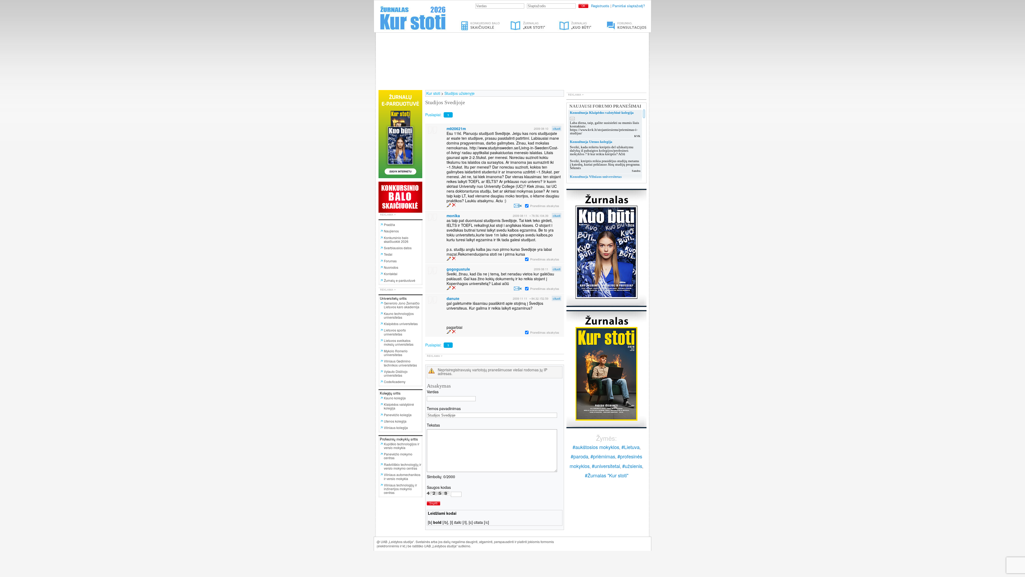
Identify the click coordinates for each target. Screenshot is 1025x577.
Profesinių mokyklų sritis (399, 439)
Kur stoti (433, 93)
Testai (388, 254)
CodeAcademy (394, 381)
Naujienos (391, 231)
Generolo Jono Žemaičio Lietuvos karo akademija (402, 305)
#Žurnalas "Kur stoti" (606, 475)
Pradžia (389, 224)
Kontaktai (390, 273)
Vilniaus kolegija (396, 427)
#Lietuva (630, 446)
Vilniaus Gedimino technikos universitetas (400, 363)
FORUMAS (609, 22)
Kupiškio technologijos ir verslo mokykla (401, 446)
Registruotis (600, 5)
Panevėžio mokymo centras (398, 456)
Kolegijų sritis (390, 393)
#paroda (579, 456)
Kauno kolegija (395, 398)
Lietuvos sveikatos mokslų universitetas (398, 342)
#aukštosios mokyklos (596, 446)
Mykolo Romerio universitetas (396, 353)
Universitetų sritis (393, 298)
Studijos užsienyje (459, 93)
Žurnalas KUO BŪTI (569, 22)
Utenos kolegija (395, 421)
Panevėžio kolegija (398, 414)
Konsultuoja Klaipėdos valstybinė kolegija (602, 113)
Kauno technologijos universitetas (399, 315)
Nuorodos (391, 267)
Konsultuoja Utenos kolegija (591, 142)
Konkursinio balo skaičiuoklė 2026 (396, 239)
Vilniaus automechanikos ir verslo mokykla (402, 476)
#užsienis (632, 465)
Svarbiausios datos (398, 247)
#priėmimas (602, 456)
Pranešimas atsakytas (544, 206)
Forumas (390, 261)
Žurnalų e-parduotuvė (399, 280)
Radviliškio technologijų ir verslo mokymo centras (402, 466)
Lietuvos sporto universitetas (395, 332)
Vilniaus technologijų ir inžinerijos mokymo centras (400, 489)
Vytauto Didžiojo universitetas (396, 373)
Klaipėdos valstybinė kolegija (399, 406)
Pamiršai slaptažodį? (628, 5)
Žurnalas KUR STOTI (522, 22)
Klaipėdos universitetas (401, 323)
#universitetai (606, 465)
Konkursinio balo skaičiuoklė (481, 22)
